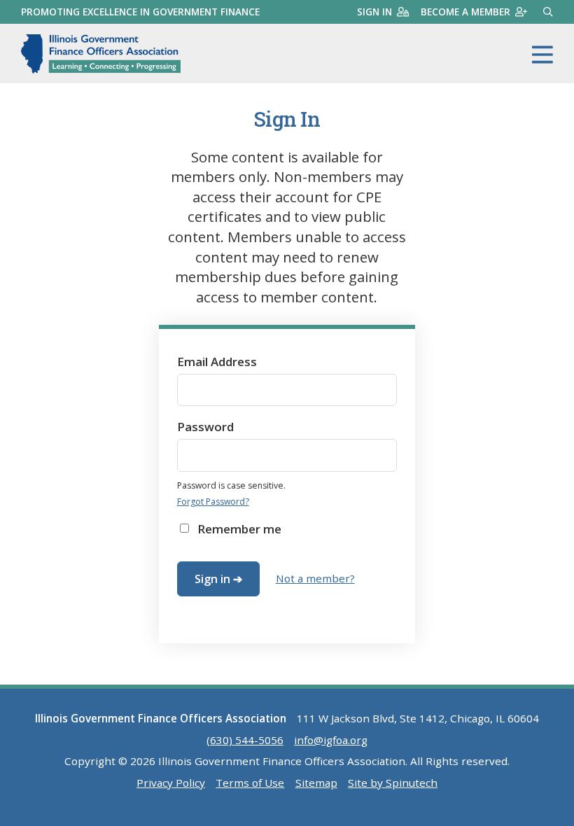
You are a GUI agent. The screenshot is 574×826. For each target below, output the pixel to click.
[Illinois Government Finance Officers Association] (101, 53)
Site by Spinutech (393, 783)
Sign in (374, 11)
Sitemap (316, 783)
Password (205, 427)
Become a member (465, 11)
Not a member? (315, 578)
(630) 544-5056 (245, 740)
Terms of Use (250, 783)
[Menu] (542, 55)
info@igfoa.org (331, 740)
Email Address (217, 362)
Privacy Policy (170, 783)
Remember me (239, 529)
